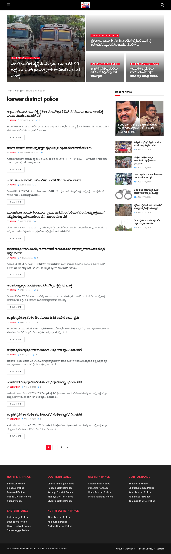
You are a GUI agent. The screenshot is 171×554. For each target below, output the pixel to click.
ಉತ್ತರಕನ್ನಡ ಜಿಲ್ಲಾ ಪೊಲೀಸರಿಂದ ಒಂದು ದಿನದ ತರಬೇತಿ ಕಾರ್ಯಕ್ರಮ (43, 317)
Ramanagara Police (139, 496)
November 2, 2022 (140, 82)
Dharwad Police (16, 492)
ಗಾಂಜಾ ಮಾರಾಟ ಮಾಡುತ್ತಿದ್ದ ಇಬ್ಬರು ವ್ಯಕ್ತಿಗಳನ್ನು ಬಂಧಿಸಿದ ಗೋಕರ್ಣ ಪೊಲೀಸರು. (49, 148)
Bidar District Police (59, 517)
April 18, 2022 (25, 290)
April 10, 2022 (25, 322)
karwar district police (105, 36)
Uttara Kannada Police (100, 496)
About (119, 548)
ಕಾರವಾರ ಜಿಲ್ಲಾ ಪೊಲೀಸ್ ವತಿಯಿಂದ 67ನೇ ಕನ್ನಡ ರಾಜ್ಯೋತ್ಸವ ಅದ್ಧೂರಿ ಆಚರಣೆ (144, 72)
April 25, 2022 (25, 258)
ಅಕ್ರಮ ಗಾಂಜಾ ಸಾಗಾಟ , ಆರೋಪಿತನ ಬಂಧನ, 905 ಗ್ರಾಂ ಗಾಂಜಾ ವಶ (44, 180)
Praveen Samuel (22, 82)
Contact (160, 548)
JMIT (65, 548)
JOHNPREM (15, 387)
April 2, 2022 (25, 355)
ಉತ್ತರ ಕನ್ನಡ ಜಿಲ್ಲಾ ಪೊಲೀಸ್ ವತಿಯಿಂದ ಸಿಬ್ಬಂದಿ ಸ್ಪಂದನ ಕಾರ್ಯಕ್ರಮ (104, 72)
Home (10, 91)
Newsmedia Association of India (29, 548)
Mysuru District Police (60, 501)
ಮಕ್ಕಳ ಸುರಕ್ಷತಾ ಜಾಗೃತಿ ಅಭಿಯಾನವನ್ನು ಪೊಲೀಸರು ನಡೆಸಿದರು (145, 160)
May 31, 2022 (25, 221)
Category (19, 91)
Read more (15, 137)
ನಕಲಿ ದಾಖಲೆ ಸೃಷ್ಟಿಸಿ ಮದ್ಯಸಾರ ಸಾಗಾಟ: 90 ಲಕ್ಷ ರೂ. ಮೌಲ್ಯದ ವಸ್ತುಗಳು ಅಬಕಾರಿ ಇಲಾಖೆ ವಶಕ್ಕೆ (45, 69)
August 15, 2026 (143, 197)
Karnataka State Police (25, 58)
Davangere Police (17, 521)
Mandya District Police (60, 496)
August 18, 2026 (143, 168)
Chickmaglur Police (99, 483)
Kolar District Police (140, 492)
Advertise (130, 548)
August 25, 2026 (127, 132)
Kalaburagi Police (57, 521)
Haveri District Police (19, 526)
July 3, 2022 (25, 185)
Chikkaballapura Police (141, 488)
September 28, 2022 (28, 153)
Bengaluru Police (138, 483)
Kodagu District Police (60, 492)
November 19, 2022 (101, 82)
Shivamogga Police (18, 530)
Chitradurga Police (17, 517)
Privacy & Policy (145, 548)
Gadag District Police (19, 496)
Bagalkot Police (16, 483)
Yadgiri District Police (60, 526)
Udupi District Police (99, 492)
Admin (13, 120)
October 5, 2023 (99, 51)
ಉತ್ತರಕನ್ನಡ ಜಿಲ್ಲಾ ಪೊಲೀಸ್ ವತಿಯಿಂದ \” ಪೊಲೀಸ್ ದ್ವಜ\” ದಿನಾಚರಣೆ (44, 350)
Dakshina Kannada (98, 488)
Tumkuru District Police (142, 501)
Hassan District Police (60, 488)
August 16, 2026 (143, 182)
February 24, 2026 (42, 82)
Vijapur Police (15, 501)
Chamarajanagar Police (61, 483)
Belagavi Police (15, 488)
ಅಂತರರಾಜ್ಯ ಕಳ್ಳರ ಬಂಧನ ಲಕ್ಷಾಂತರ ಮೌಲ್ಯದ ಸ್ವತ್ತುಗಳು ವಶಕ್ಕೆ (39, 285)
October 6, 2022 (27, 120)
